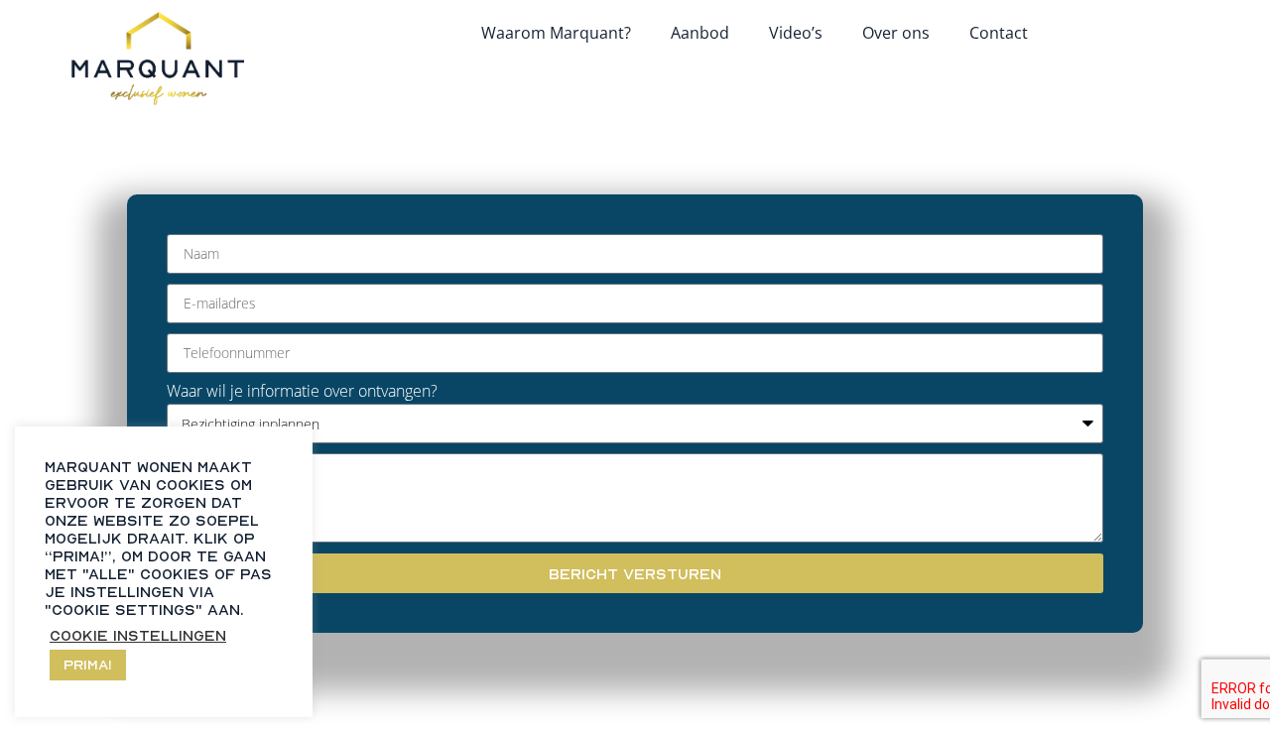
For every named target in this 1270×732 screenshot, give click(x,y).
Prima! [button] (88, 664)
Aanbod (700, 33)
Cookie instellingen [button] (138, 635)
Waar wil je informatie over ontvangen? (302, 391)
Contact (998, 33)
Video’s (796, 33)
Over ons (896, 33)
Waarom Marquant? (556, 33)
